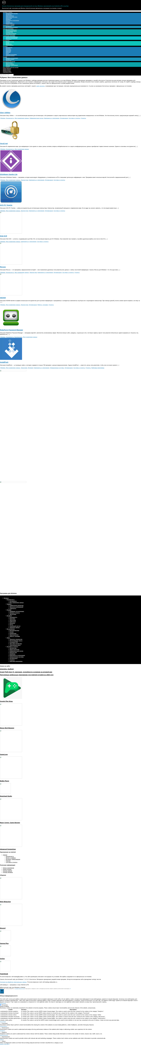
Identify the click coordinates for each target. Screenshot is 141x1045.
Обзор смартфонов (8, 868)
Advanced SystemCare (8, 849)
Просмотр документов (11, 29)
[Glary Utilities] (11, 110)
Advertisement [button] (4, 1035)
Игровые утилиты (10, 59)
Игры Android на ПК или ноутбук (10, 67)
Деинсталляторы (10, 15)
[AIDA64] (11, 295)
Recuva (3, 267)
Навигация (8, 51)
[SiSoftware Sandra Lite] (11, 171)
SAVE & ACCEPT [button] (5, 1044)
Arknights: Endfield (7, 669)
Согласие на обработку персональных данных (13, 982)
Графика (9, 604)
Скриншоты (8, 39)
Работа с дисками (10, 24)
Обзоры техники (7, 71)
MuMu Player (4, 781)
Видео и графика (10, 64)
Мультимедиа (6, 40)
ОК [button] (70, 988)
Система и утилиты (7, 12)
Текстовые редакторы (11, 33)
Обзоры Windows (7, 68)
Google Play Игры (6, 701)
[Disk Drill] (11, 233)
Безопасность (9, 62)
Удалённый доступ (15, 626)
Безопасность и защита (8, 25)
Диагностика (9, 18)
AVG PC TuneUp (6, 205)
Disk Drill (3, 236)
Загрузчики (8, 49)
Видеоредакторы (10, 41)
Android (5, 855)
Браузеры (8, 48)
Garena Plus (4, 943)
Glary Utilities (5, 113)
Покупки (8, 66)
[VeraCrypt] (11, 140)
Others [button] (2, 1039)
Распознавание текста (11, 31)
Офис (8, 637)
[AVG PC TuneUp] (11, 202)
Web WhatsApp (5, 901)
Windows (2, 118)
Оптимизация (9, 22)
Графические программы (9, 35)
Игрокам (5, 56)
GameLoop (4, 754)
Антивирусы (9, 26)
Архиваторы (9, 14)
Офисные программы (8, 28)
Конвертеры (9, 44)
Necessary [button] (3, 1003)
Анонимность (9, 47)
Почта (7, 53)
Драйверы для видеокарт (12, 58)
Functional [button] (3, 1022)
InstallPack (4, 362)
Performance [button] (3, 1026)
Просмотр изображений (11, 38)
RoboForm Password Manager (11, 330)
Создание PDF (9, 32)
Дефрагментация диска (11, 17)
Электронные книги (10, 34)
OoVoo (2, 958)
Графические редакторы (12, 37)
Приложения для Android (9, 61)
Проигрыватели (9, 45)
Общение (8, 52)
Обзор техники (7, 869)
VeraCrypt (4, 143)
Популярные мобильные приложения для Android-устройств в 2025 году (26, 675)
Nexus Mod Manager (7, 728)
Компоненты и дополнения (12, 20)
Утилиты (8, 21)
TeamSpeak (4, 974)
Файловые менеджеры (11, 54)
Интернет (5, 46)
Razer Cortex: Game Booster (10, 822)
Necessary (5, 1005)
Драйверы (8, 19)
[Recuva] (11, 264)
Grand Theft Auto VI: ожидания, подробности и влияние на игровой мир (26, 672)
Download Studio (6, 796)
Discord (2, 928)
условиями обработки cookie (20, 988)
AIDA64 (3, 298)
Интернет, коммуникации (12, 65)
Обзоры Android (7, 69)
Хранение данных (10, 55)
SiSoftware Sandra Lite (8, 174)
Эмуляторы (8, 60)
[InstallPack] (11, 359)
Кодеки (7, 42)
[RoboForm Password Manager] (11, 327)
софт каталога (40, 86)
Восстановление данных (12, 27)
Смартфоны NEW (7, 72)
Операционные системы (12, 13)
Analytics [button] (2, 1030)
